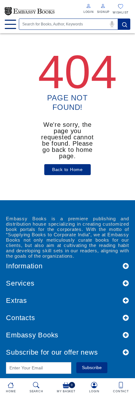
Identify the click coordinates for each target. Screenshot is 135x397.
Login (94, 391)
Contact (121, 391)
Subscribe (92, 367)
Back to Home (67, 169)
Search (124, 24)
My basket (66, 388)
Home (11, 391)
